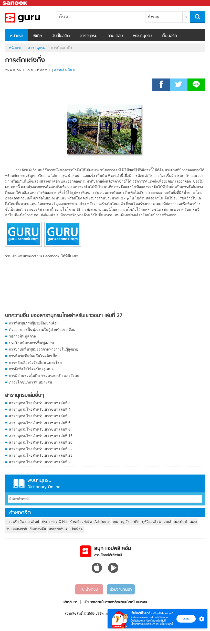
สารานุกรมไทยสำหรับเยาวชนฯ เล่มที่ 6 (39, 423)
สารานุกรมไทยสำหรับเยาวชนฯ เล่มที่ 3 (39, 403)
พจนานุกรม (142, 36)
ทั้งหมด (153, 17)
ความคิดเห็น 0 (64, 70)
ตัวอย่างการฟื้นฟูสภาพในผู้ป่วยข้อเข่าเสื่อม (42, 330)
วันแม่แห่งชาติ (16, 529)
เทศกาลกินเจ (58, 529)
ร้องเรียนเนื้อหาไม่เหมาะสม (131, 602)
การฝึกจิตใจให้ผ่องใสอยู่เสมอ (31, 369)
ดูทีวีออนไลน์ (151, 522)
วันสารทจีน (38, 529)
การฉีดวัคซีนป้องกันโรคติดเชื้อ (33, 356)
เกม (115, 522)
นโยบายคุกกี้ (166, 624)
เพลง (193, 522)
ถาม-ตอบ (115, 36)
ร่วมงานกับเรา (121, 590)
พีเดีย (37, 36)
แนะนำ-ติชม (89, 590)
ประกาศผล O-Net (54, 522)
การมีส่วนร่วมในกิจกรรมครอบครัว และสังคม (44, 376)
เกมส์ (167, 522)
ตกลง (186, 618)
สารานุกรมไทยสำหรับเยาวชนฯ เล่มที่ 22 (40, 449)
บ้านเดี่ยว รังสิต (81, 522)
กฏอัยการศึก (130, 522)
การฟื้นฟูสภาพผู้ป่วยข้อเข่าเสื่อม (34, 323)
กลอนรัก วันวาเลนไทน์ (22, 522)
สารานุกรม (88, 36)
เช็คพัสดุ (76, 529)
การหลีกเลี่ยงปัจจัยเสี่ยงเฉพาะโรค (35, 362)
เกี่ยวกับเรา (70, 602)
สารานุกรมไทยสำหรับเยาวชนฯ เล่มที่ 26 (40, 462)
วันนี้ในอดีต (61, 36)
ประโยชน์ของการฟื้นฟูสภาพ (31, 343)
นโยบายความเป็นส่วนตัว (143, 624)
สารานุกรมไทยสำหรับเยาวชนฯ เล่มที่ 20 (40, 442)
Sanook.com (15, 3)
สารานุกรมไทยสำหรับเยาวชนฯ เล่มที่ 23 (40, 455)
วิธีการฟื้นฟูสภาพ (22, 336)
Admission (102, 522)
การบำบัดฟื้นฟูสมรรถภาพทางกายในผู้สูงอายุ (43, 349)
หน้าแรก (16, 36)
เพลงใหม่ (180, 522)
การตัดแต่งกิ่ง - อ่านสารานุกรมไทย (32, 18)
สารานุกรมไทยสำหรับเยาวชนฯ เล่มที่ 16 (40, 436)
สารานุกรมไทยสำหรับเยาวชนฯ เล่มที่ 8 (39, 429)
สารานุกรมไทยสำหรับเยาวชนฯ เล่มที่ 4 (39, 409)
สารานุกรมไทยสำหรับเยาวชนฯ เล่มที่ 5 (39, 416)
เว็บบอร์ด (169, 36)
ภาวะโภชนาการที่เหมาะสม (30, 382)
